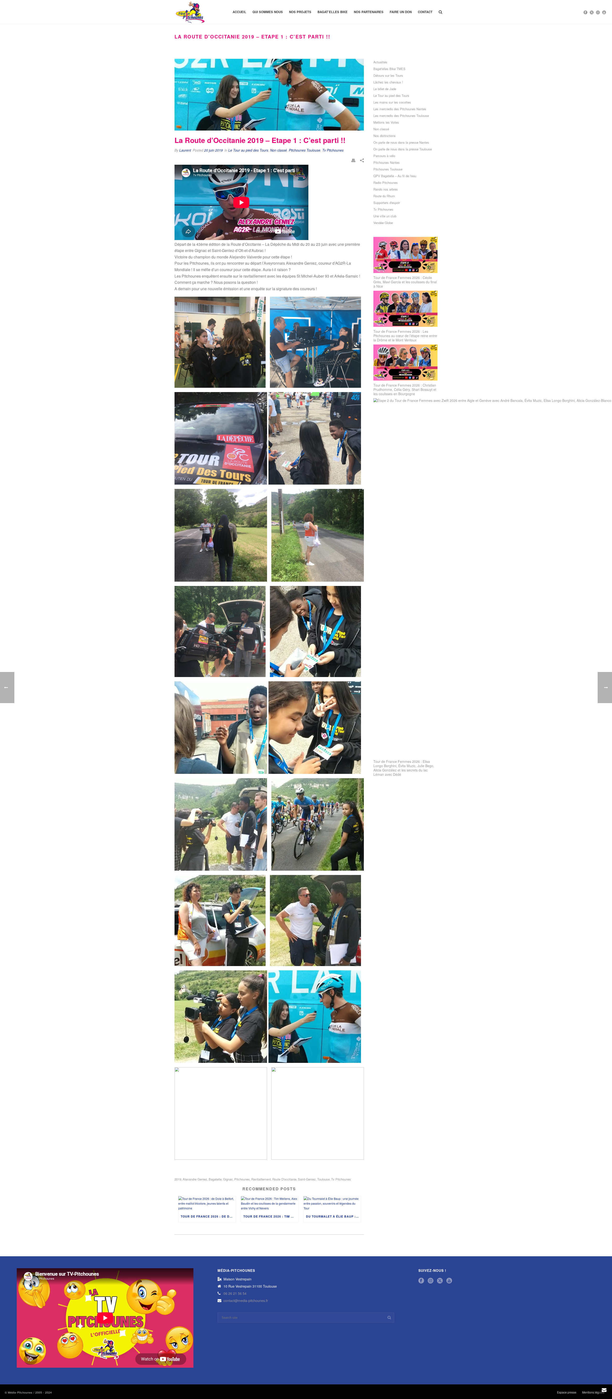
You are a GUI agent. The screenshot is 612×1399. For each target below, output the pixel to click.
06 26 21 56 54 (235, 1293)
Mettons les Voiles (386, 122)
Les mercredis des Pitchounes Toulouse (401, 116)
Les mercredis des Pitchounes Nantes (399, 109)
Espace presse (566, 1392)
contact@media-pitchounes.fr (246, 1300)
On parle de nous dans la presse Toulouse (402, 149)
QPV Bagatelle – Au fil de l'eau (394, 176)
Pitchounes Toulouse (304, 150)
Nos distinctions (384, 136)
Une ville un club (384, 216)
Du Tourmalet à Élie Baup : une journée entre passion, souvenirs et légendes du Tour (333, 1216)
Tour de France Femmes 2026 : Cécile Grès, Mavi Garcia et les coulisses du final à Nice (405, 281)
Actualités (380, 62)
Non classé (278, 150)
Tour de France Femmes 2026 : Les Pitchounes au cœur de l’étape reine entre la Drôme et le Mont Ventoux (405, 335)
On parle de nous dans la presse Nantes (401, 142)
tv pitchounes (341, 1179)
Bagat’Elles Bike (332, 12)
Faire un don (401, 12)
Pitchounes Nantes (386, 162)
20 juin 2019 (213, 150)
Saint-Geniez (307, 1179)
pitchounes (242, 1179)
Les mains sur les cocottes (392, 102)
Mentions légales (593, 1392)
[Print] (353, 160)
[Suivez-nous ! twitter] (440, 1281)
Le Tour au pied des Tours (248, 150)
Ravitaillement (261, 1179)
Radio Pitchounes (385, 182)
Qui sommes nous (267, 12)
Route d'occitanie (284, 1179)
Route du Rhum (384, 196)
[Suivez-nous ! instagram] (430, 1281)
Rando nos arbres (385, 189)
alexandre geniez (195, 1179)
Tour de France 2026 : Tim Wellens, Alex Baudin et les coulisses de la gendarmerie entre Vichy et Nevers (270, 1216)
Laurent (185, 150)
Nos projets (300, 12)
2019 (178, 1179)
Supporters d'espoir (386, 203)
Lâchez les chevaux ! (388, 82)
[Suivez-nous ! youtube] (449, 1281)
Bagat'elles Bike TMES (389, 69)
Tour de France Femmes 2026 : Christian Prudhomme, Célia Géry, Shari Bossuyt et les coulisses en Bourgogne (404, 389)
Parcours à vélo (384, 156)
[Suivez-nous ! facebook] (421, 1281)
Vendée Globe (383, 223)
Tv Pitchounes (333, 150)
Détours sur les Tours (388, 75)
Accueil (239, 12)
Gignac (228, 1179)
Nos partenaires (368, 12)
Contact (425, 12)
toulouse (323, 1179)
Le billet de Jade (384, 89)
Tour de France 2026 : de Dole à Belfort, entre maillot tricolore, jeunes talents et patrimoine (208, 1216)
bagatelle (215, 1179)
